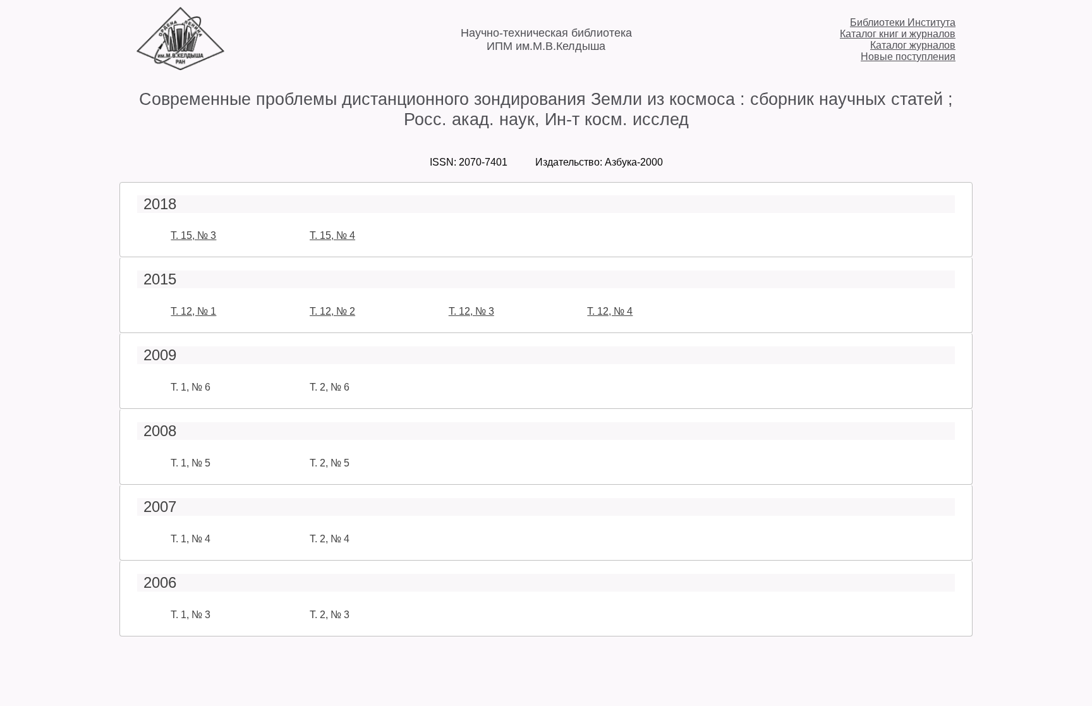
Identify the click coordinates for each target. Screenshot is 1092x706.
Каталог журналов (913, 45)
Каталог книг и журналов (898, 33)
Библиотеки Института (903, 22)
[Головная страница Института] (180, 66)
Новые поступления (908, 56)
